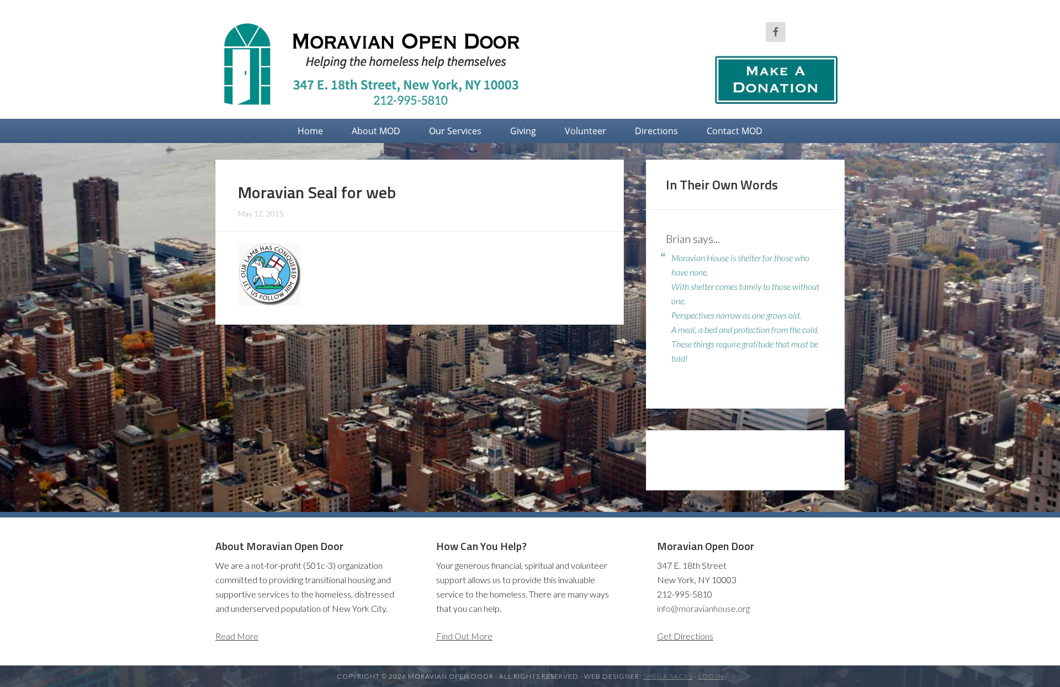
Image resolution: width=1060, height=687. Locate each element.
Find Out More (464, 636)
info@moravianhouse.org (703, 608)
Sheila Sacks (668, 676)
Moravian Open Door (381, 63)
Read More (236, 636)
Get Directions (685, 636)
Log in (711, 676)
